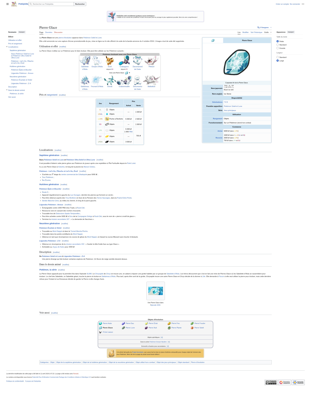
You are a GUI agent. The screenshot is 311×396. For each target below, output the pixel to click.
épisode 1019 (155, 305)
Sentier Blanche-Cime (50, 201)
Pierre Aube (107, 323)
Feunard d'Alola (97, 86)
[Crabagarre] (124, 60)
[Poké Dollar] (228, 131)
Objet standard (183, 362)
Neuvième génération (49, 223)
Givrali (109, 86)
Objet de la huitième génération (95, 362)
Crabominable (124, 86)
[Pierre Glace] (126, 73)
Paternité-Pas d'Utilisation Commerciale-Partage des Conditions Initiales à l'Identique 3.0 (61, 377)
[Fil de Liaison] (100, 332)
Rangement (217, 119)
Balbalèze (151, 86)
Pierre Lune (130, 328)
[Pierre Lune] (123, 328)
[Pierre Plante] (169, 328)
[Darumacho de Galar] (137, 80)
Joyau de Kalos (58, 247)
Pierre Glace (108, 328)
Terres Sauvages (103, 198)
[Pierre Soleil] (192, 328)
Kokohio (61, 167)
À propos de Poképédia (33, 381)
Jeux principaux (230, 110)
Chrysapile (99, 274)
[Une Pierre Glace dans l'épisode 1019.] (155, 291)
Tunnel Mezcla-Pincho (79, 231)
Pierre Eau (130, 323)
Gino (71, 216)
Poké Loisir (131, 163)
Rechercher (80, 4)
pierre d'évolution (65, 38)
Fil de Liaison (108, 332)
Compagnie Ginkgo (85, 216)
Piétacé (151, 66)
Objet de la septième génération (68, 362)
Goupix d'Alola (97, 66)
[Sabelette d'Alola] (85, 60)
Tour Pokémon (47, 177)
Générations (217, 102)
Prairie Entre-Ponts (124, 198)
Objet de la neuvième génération (121, 362)
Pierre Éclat (153, 323)
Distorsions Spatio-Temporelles (68, 213)
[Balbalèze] (151, 80)
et (92, 38)
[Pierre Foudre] (192, 323)
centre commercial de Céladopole (74, 174)
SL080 (89, 274)
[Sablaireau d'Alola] (85, 80)
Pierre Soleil (199, 328)
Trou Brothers (70, 198)
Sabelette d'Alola (173, 274)
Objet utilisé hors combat (145, 362)
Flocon (221, 276)
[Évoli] (110, 60)
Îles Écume (46, 180)
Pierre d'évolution (197, 362)
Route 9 (45, 192)
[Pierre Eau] (123, 323)
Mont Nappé (57, 231)
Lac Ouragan (75, 195)
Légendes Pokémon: (49, 241)
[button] (7, 4)
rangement (52, 94)
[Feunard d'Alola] (97, 80)
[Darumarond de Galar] (137, 60)
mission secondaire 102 (75, 244)
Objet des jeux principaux (166, 362)
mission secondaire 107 (60, 219)
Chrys (108, 274)
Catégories (44, 362)
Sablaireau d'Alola (109, 276)
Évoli (110, 66)
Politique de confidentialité (15, 381)
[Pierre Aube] (100, 323)
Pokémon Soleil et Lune (233, 106)
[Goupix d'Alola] (97, 60)
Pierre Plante (176, 328)
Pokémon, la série (48, 270)
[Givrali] (110, 80)
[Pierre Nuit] (146, 328)
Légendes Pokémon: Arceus (51, 205)
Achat (220, 131)
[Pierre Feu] (169, 323)
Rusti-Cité (81, 208)
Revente (219, 138)
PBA (131, 132)
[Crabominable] (124, 80)
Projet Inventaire (138, 352)
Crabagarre (124, 66)
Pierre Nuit (153, 328)
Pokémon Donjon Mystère (158, 342)
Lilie (203, 276)
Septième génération (49, 155)
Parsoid (75, 374)
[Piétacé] (151, 60)
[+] (162, 337)
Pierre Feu (176, 323)
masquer (22, 32)
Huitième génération (49, 184)
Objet (52, 362)
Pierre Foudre (199, 323)
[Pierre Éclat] (146, 323)
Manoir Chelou (89, 167)
